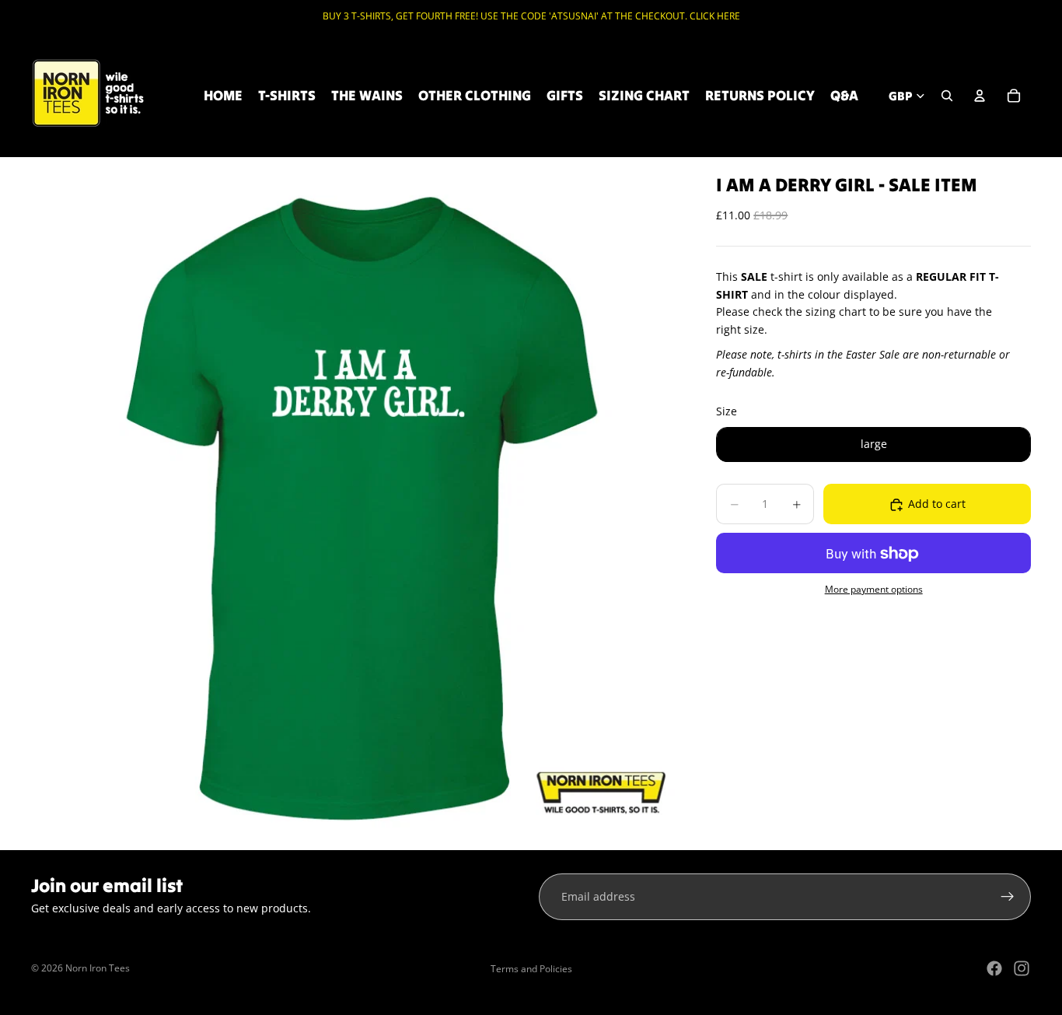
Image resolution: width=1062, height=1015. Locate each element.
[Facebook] (994, 968)
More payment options (874, 589)
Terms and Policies (531, 968)
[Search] (947, 96)
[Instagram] (1021, 968)
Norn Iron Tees (97, 968)
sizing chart (835, 312)
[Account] (979, 96)
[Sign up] (1007, 896)
